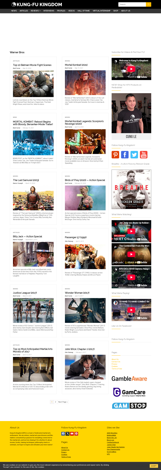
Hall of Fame (84, 11)
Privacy (63, 452)
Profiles (61, 11)
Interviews (49, 11)
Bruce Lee (110, 440)
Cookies (64, 454)
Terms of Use (66, 457)
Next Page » (63, 402)
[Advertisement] (80, 30)
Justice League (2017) (25, 292)
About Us (125, 11)
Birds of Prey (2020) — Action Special (85, 180)
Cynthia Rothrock (113, 442)
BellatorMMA (111, 435)
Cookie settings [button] (142, 466)
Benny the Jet (112, 438)
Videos (71, 11)
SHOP (115, 11)
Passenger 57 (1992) (76, 237)
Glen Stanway (69, 241)
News (14, 11)
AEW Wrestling (112, 433)
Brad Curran (16, 68)
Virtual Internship (101, 11)
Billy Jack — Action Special (27, 236)
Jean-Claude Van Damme (116, 447)
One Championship (113, 449)
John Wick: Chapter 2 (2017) (80, 349)
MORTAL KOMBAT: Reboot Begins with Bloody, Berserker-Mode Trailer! (33, 123)
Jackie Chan (111, 445)
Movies (67, 61)
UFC (108, 454)
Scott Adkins (111, 452)
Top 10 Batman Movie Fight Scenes (32, 65)
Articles (24, 11)
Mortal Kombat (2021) (76, 64)
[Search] (148, 4)
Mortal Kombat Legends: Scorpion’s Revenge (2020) (84, 122)
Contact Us (65, 450)
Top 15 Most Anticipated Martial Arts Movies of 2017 (32, 350)
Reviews (35, 11)
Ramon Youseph (18, 183)
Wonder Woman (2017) (77, 292)
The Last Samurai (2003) (26, 180)
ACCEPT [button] (154, 466)
